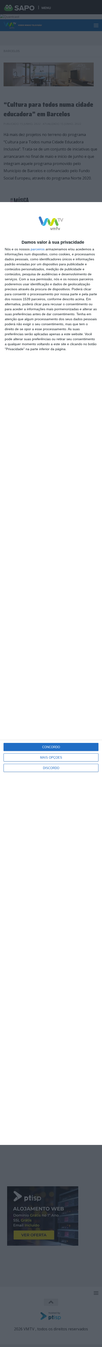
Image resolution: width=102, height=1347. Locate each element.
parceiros (38, 249)
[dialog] (51, 673)
